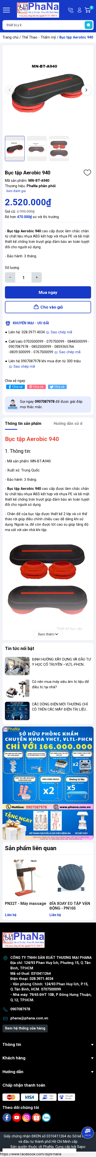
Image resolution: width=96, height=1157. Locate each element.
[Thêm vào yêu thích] (87, 172)
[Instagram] (27, 1117)
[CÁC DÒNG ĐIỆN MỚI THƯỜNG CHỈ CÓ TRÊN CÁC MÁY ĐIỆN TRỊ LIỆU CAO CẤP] (17, 711)
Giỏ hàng (92, 10)
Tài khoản (79, 10)
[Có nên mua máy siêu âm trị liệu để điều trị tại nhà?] (17, 688)
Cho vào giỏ (51, 307)
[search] (89, 25)
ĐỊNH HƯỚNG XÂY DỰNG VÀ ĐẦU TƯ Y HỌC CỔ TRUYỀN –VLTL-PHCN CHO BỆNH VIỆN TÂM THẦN (61, 664)
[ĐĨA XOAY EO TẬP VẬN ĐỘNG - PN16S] (70, 878)
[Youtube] (17, 1117)
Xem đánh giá (16, 191)
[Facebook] (7, 1117)
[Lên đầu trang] (88, 1119)
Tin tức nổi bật (19, 648)
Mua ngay (48, 292)
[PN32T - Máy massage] (26, 878)
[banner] (48, 783)
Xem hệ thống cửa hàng (25, 1028)
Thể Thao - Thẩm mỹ (39, 37)
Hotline (71, 10)
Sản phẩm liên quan (30, 848)
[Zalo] (46, 1117)
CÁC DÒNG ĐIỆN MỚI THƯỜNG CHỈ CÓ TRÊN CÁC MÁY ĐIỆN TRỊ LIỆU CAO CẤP (60, 709)
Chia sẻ (17, 387)
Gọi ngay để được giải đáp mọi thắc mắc (51, 404)
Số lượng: (12, 268)
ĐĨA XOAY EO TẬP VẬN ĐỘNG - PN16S (69, 905)
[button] (86, 90)
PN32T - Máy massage (25, 903)
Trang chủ (10, 37)
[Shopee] (37, 1117)
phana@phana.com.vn (29, 1018)
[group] (48, 90)
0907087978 (20, 1009)
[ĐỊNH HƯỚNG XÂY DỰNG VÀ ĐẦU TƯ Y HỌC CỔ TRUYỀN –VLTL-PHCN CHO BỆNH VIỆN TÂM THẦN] (17, 666)
